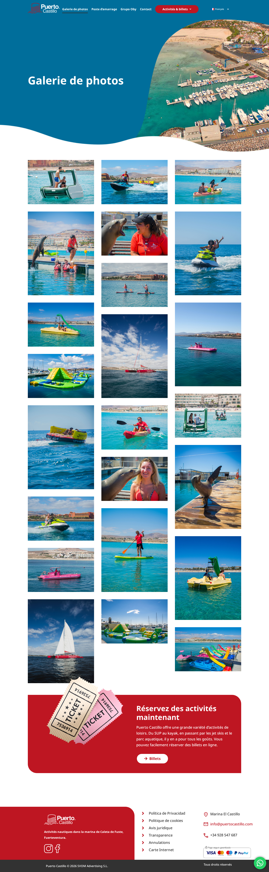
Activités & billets (175, 9)
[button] (177, 9)
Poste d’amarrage (104, 9)
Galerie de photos (75, 9)
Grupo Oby (128, 9)
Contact (146, 9)
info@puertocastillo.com (231, 824)
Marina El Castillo (225, 813)
